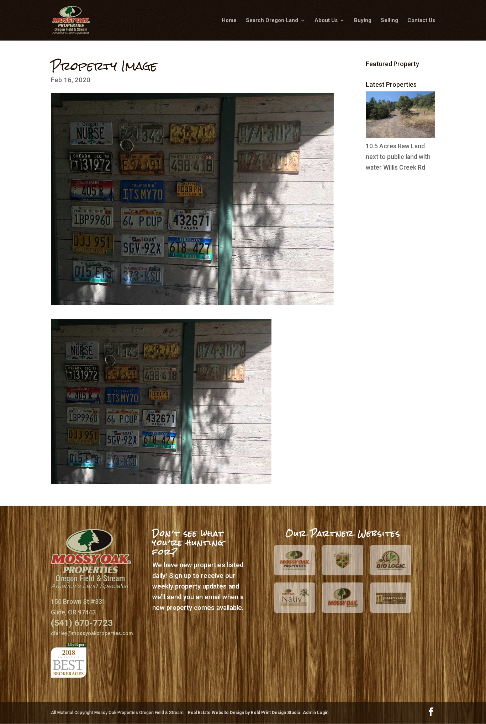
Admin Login (315, 712)
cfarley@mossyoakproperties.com (92, 633)
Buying (362, 20)
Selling (389, 20)
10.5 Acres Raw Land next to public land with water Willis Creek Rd (398, 157)
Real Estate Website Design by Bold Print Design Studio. (245, 712)
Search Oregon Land (272, 20)
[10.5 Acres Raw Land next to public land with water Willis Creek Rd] (400, 135)
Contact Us (421, 20)
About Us (326, 20)
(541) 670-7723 (82, 623)
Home (229, 20)
